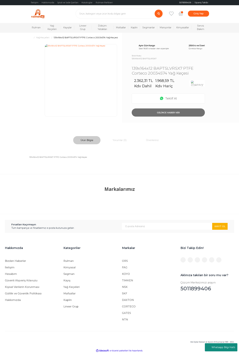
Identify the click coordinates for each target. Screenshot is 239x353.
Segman (68, 273)
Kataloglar (87, 2)
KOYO (126, 273)
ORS (125, 260)
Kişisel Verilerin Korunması (22, 287)
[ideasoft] (102, 350)
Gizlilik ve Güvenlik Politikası (23, 293)
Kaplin (67, 300)
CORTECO (129, 306)
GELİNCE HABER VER (168, 112)
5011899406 (198, 286)
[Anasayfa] (30, 37)
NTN (125, 319)
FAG (124, 267)
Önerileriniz (152, 140)
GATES (126, 313)
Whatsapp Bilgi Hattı (223, 347)
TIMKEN (127, 280)
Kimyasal (69, 267)
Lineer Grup (71, 306)
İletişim (34, 2)
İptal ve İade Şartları (67, 2)
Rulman (68, 260)
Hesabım (11, 273)
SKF (124, 293)
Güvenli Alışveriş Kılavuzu (21, 280)
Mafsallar (69, 293)
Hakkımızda (48, 2)
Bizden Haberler (15, 260)
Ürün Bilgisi (86, 140)
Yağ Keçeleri (71, 287)
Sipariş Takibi (201, 2)
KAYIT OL (220, 226)
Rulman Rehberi (104, 2)
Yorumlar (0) (119, 140)
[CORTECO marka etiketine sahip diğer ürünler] (197, 83)
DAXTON (128, 300)
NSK (125, 287)
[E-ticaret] (119, 350)
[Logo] (37, 13)
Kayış (66, 280)
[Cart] (181, 13)
